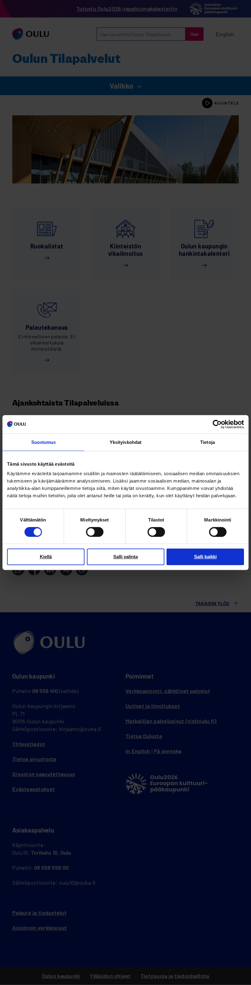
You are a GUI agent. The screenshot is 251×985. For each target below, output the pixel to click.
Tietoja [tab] (207, 442)
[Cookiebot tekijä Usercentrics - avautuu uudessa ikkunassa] (217, 424)
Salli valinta (125, 556)
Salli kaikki (205, 556)
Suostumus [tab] (43, 442)
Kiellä (46, 556)
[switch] (94, 532)
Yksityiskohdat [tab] (125, 442)
